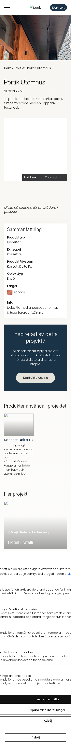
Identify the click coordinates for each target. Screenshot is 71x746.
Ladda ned (31, 177)
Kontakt (58, 8)
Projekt (19, 68)
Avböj (36, 737)
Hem (7, 68)
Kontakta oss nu (35, 377)
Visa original (53, 177)
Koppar (19, 292)
